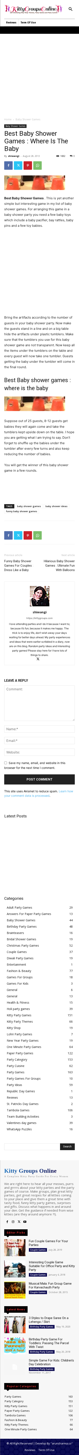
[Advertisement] (39, 73)
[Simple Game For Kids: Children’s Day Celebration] (14, 1367)
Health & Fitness (18, 1002)
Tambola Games (18, 1110)
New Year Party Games (23, 1040)
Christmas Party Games (23, 945)
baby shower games (29, 506)
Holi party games (18, 1009)
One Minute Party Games (24, 1047)
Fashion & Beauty (19, 971)
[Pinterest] (28, 165)
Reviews (12, 1097)
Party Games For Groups (24, 1078)
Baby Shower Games (28, 119)
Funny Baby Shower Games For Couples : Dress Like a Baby (18, 565)
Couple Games (17, 952)
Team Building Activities (23, 1116)
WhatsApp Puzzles (19, 1129)
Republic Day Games (21, 1091)
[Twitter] (18, 165)
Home (8, 119)
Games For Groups (20, 977)
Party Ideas (14, 1085)
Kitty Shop (14, 1028)
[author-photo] (39, 606)
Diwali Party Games (20, 958)
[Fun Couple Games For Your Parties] (14, 1247)
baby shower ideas (56, 506)
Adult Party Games (19, 907)
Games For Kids (17, 983)
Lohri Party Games (19, 1034)
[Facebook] (8, 165)
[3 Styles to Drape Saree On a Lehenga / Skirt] (14, 1324)
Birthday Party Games (22, 926)
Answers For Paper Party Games (29, 914)
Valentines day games (21, 1123)
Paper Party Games (20, 1053)
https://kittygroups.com (39, 618)
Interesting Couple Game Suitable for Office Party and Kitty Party (52, 1266)
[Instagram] (13, 1222)
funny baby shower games (21, 511)
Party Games (15, 1072)
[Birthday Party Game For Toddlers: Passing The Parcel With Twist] (14, 1345)
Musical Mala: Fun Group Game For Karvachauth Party (50, 1285)
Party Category (17, 1059)
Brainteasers (15, 933)
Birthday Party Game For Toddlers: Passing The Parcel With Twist (49, 1343)
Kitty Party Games (19, 1015)
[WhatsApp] (37, 165)
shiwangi (13, 155)
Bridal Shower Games (21, 939)
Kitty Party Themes (20, 1021)
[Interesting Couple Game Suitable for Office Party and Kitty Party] (14, 1268)
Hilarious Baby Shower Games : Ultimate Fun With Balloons (59, 565)
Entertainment (16, 964)
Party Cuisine (15, 1066)
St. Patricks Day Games (23, 1104)
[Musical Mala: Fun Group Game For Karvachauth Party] (14, 1290)
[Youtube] (25, 1222)
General (12, 990)
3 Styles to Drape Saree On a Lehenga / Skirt (48, 1320)
